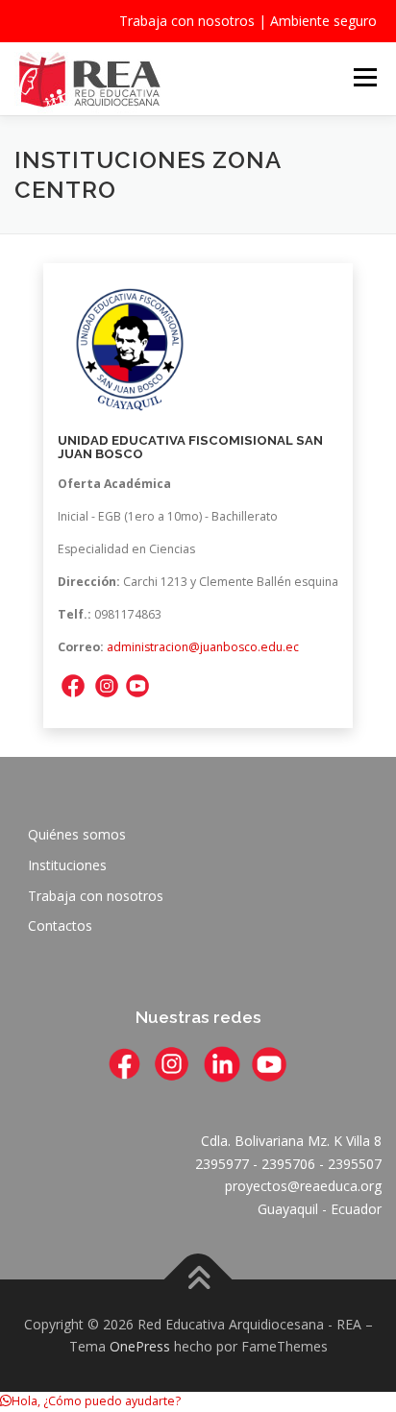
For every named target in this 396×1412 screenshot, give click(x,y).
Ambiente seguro (323, 21)
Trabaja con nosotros (187, 21)
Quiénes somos (77, 834)
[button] (90, 1401)
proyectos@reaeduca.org (303, 1186)
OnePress (140, 1346)
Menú (364, 78)
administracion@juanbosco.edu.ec (203, 647)
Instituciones (67, 865)
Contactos (60, 925)
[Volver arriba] (198, 1279)
